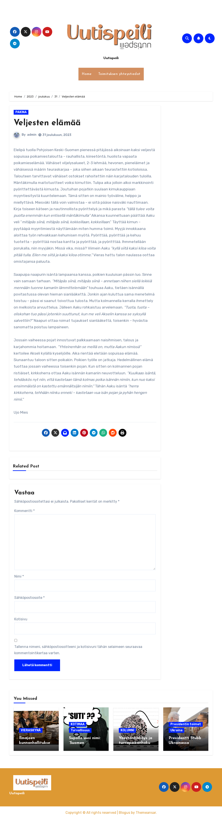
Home (87, 74)
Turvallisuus (80, 730)
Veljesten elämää (47, 123)
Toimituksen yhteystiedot (119, 74)
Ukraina (176, 730)
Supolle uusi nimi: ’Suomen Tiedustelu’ (85, 743)
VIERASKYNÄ (31, 730)
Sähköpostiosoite (29, 598)
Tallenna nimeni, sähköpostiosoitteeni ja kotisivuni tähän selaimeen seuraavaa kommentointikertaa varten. (78, 650)
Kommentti (24, 511)
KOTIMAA (78, 724)
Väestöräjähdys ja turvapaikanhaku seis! (135, 743)
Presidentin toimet (185, 724)
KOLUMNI (127, 730)
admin (31, 135)
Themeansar (146, 813)
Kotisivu (20, 619)
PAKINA (21, 112)
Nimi (19, 576)
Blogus (124, 813)
